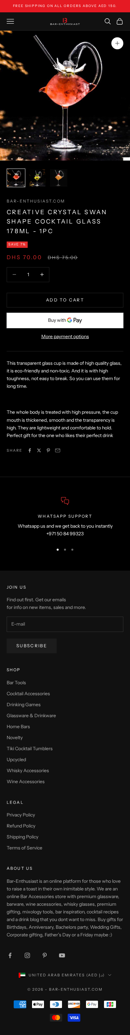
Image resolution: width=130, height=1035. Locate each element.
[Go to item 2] (37, 178)
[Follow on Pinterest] (44, 955)
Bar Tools (16, 683)
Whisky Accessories (28, 771)
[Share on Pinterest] (48, 450)
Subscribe (31, 645)
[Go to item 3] (58, 178)
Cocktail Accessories (28, 694)
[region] (65, 517)
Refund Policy (21, 826)
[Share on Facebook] (29, 450)
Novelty (15, 738)
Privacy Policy (21, 815)
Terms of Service (24, 848)
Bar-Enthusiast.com (36, 201)
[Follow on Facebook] (10, 955)
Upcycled (16, 760)
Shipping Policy (22, 837)
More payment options (65, 336)
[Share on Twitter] (39, 450)
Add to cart (65, 299)
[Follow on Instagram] (27, 955)
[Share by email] (57, 450)
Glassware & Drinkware (31, 716)
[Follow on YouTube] (62, 955)
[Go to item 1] (16, 178)
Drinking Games (24, 705)
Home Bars (18, 727)
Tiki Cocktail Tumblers (30, 749)
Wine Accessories (26, 781)
